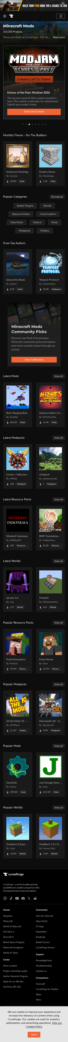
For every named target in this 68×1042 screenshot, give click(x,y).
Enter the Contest (34, 111)
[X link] (29, 898)
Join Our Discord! (44, 916)
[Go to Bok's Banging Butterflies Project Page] (17, 404)
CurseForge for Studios (47, 989)
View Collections (34, 359)
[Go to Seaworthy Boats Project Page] (17, 271)
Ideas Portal (41, 921)
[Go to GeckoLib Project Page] (17, 774)
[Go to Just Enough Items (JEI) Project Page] (50, 774)
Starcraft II (8, 937)
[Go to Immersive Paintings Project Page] (17, 163)
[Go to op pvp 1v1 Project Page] (17, 589)
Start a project (10, 966)
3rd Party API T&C (12, 987)
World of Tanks (10, 953)
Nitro (38, 1000)
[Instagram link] (5, 898)
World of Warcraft (12, 926)
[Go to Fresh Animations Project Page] (17, 651)
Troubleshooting (44, 966)
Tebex (38, 994)
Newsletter (41, 932)
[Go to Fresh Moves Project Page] (50, 651)
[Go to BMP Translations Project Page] (50, 528)
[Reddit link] (35, 898)
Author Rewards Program (15, 976)
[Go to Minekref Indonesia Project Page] (17, 528)
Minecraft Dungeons (13, 948)
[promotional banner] (34, 5)
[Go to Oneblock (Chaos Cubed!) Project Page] (17, 836)
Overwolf (40, 984)
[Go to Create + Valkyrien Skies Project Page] (17, 466)
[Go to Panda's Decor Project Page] (50, 163)
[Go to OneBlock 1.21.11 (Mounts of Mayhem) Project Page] (50, 836)
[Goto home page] (11, 16)
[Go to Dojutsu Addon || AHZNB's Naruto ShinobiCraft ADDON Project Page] (50, 404)
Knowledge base (44, 960)
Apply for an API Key (13, 982)
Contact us (41, 971)
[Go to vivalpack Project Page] (50, 466)
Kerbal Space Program (14, 942)
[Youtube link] (17, 898)
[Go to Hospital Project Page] (50, 589)
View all (58, 376)
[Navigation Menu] (4, 16)
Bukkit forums (43, 942)
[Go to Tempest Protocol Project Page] (50, 271)
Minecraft (8, 921)
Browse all (57, 196)
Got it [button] (34, 1034)
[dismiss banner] (63, 4)
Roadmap (40, 937)
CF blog (39, 926)
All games (7, 916)
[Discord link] (23, 898)
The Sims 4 (8, 932)
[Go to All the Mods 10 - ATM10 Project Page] (17, 712)
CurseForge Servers (45, 948)
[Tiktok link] (11, 898)
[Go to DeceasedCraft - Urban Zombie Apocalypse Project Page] (50, 712)
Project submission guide (15, 971)
